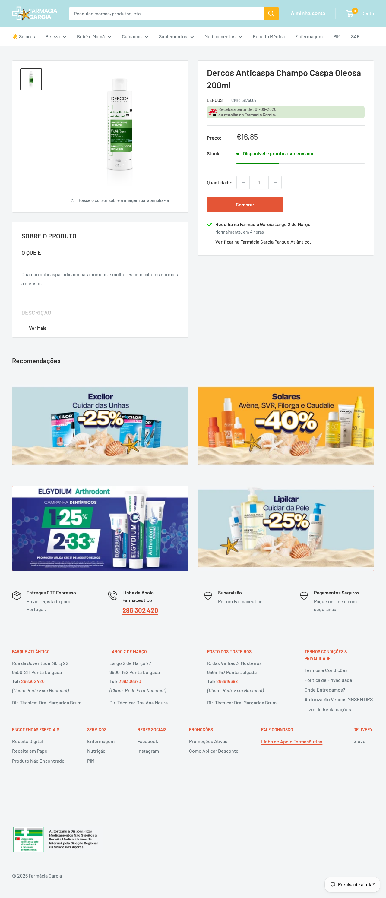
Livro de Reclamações (328, 709)
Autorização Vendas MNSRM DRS (339, 699)
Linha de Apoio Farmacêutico (291, 741)
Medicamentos (220, 36)
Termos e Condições (326, 670)
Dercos (215, 100)
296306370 (130, 681)
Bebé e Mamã (91, 36)
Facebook (148, 741)
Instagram (148, 751)
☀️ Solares (23, 36)
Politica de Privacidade (328, 680)
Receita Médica (269, 36)
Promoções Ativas (208, 741)
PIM (336, 36)
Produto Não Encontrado (38, 761)
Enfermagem (309, 36)
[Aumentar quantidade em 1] (275, 182)
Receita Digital (27, 741)
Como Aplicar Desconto (214, 751)
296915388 (227, 681)
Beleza (53, 36)
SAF (355, 36)
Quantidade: (220, 182)
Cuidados (132, 36)
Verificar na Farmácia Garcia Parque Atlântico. (263, 241)
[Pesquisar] (271, 13)
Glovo (359, 741)
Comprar (245, 204)
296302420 (33, 681)
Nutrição (96, 751)
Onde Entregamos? (325, 689)
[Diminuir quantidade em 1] (243, 182)
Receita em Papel (30, 751)
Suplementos (173, 36)
